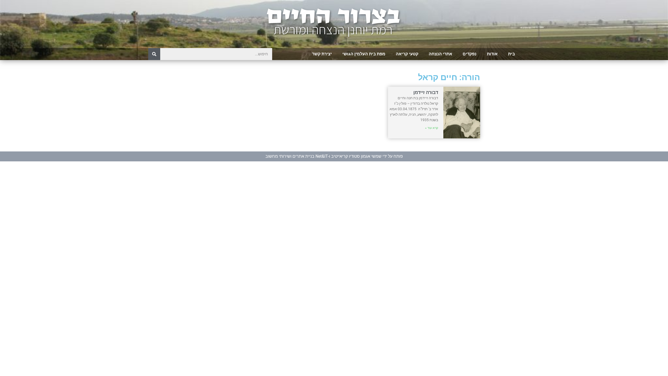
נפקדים (469, 53)
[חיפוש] (154, 54)
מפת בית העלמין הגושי (363, 53)
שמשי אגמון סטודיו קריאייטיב (356, 156)
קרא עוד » (431, 128)
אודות (492, 53)
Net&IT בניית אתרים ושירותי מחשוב (296, 156)
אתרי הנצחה (440, 53)
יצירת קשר (322, 53)
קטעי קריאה (407, 53)
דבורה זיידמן (425, 92)
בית (511, 53)
